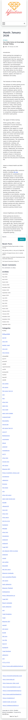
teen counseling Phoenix (9, 577)
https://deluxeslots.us (8, 595)
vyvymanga (5, 439)
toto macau (5, 352)
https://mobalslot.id (8, 698)
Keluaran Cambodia (7, 573)
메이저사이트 (6, 521)
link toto (4, 636)
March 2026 (5, 282)
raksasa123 (5, 506)
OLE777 (4, 358)
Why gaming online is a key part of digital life (13, 250)
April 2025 (4, 306)
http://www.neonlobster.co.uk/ (12, 687)
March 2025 (5, 308)
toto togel (5, 409)
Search (4, 236)
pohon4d (4, 447)
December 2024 (6, 316)
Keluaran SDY (6, 469)
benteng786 (5, 372)
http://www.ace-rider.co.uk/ (11, 683)
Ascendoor (10, 712)
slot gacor (5, 387)
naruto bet (5, 424)
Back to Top (13, 716)
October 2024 (5, 321)
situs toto (5, 402)
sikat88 (4, 364)
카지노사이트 (6, 334)
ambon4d (5, 539)
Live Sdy (4, 640)
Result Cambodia (7, 603)
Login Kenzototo (6, 366)
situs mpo (5, 458)
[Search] (24, 23)
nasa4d (4, 625)
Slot (3, 398)
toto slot (4, 349)
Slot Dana (5, 487)
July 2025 (4, 298)
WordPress (5, 714)
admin (5, 46)
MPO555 (4, 528)
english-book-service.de (9, 701)
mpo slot (5, 510)
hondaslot (5, 525)
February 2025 (6, 311)
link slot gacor (6, 569)
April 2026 (5, 279)
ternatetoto (5, 476)
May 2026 (4, 276)
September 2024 (6, 324)
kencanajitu (5, 421)
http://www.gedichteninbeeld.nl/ (12, 694)
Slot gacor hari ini (7, 391)
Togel (3, 618)
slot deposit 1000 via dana (10, 551)
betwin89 (5, 566)
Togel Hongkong (7, 614)
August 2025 (5, 295)
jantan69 (4, 361)
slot (3, 395)
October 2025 (5, 290)
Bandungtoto (6, 435)
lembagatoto (6, 592)
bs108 (4, 632)
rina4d (4, 558)
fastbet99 (5, 647)
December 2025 (6, 287)
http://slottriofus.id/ (9, 679)
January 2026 (5, 284)
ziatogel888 (5, 356)
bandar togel (6, 345)
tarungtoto (5, 536)
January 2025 (5, 314)
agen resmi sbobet (7, 413)
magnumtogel (6, 417)
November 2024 (6, 319)
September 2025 (6, 292)
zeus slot (5, 341)
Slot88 (4, 502)
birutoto (4, 484)
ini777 (4, 454)
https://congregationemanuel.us (12, 690)
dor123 (4, 338)
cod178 (4, 369)
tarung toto (5, 461)
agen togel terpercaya (8, 499)
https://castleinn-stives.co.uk (10, 473)
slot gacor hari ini (7, 428)
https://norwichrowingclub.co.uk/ (12, 675)
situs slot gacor (6, 495)
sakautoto (5, 480)
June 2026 (5, 274)
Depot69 (4, 377)
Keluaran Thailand (7, 588)
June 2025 (5, 300)
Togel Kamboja (6, 651)
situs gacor (5, 517)
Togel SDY (5, 547)
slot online (5, 383)
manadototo (5, 450)
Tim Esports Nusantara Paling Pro (10, 261)
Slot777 (4, 644)
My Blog (5, 40)
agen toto (5, 406)
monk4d (4, 374)
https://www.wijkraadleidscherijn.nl (12, 666)
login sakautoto (6, 584)
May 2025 (4, 303)
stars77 (4, 432)
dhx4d (4, 443)
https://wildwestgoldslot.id (11, 705)
